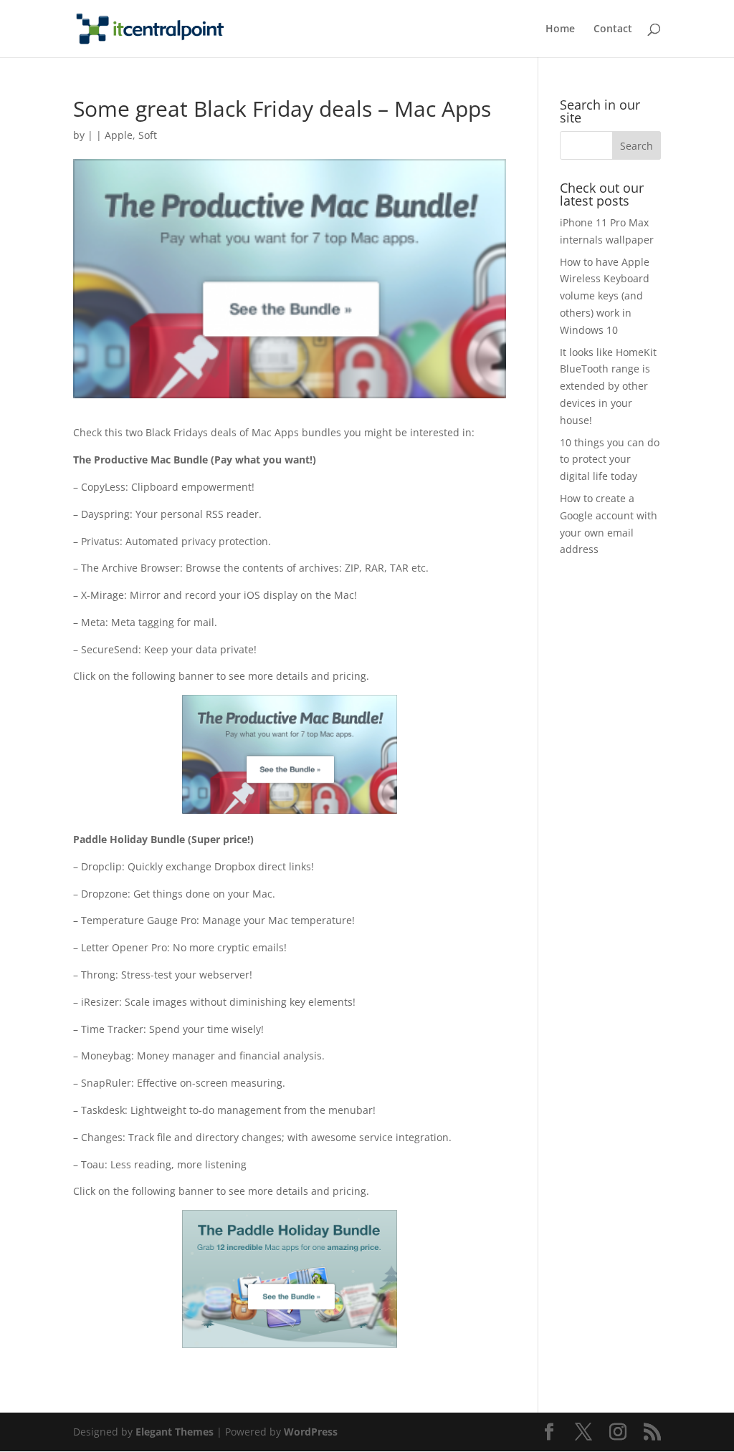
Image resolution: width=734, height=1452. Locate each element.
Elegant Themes (174, 1431)
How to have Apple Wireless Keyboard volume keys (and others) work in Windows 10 (604, 296)
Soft (147, 135)
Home (560, 29)
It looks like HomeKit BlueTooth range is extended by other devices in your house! (608, 386)
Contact (613, 29)
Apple (119, 135)
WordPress (311, 1431)
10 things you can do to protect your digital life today (609, 460)
